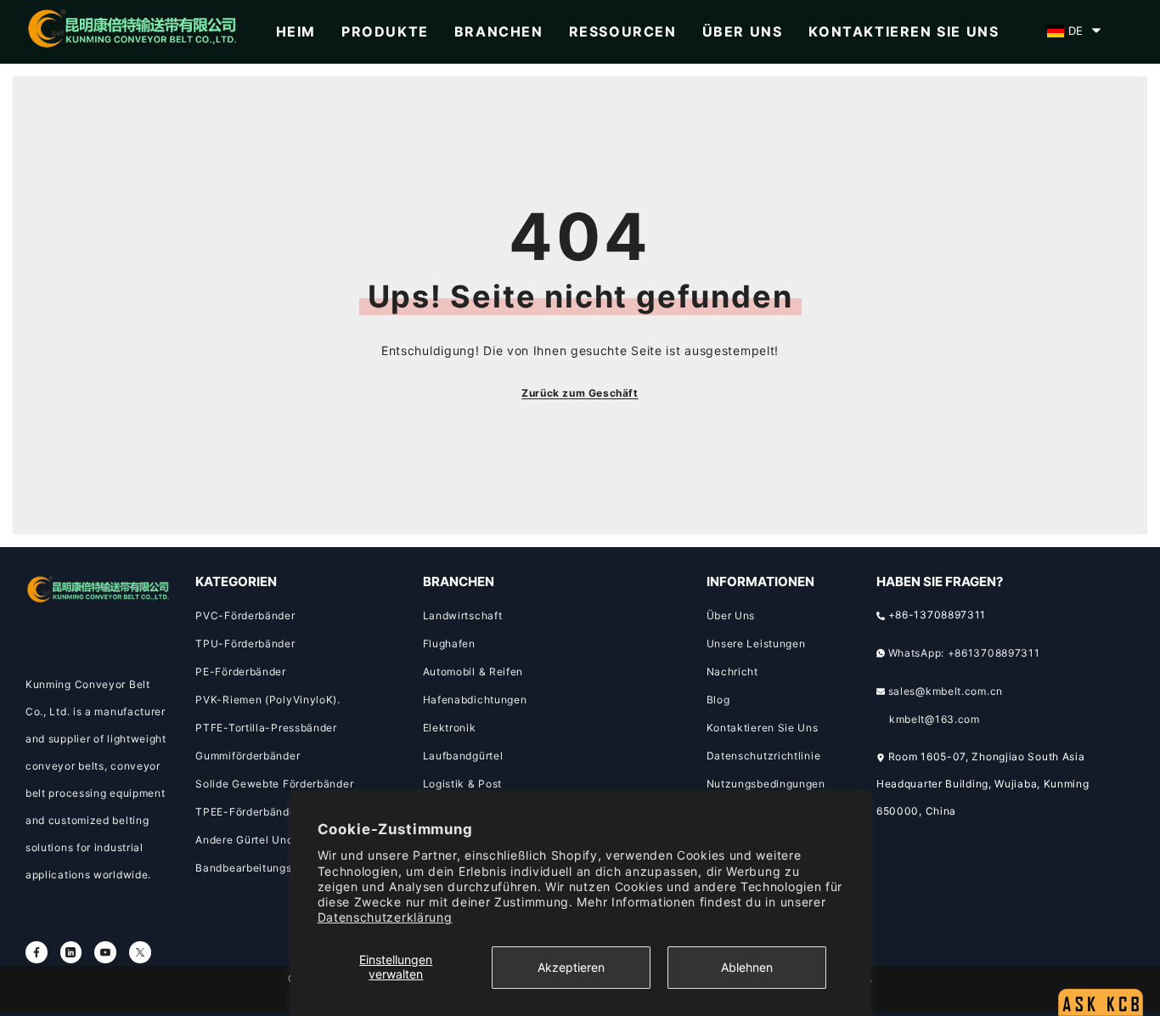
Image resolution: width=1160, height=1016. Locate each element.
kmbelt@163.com (934, 719)
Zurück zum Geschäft (579, 393)
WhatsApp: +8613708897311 (964, 652)
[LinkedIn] (71, 952)
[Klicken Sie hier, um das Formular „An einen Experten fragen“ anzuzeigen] (1100, 961)
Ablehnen (747, 967)
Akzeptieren (571, 967)
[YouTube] (105, 952)
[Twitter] (140, 952)
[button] (1074, 30)
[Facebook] (36, 952)
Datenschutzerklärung (385, 917)
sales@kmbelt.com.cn (945, 691)
